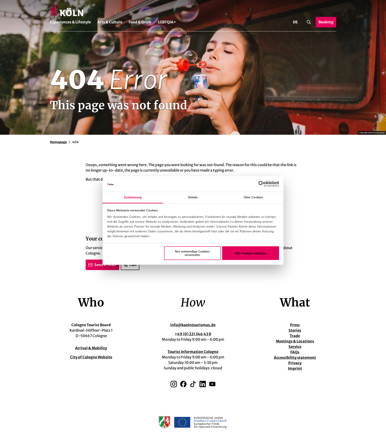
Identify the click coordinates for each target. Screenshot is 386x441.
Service (294, 346)
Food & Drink (140, 22)
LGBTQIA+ (167, 22)
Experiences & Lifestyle (70, 22)
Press (295, 325)
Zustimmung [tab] (133, 197)
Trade (295, 335)
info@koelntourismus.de (193, 325)
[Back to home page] (193, 9)
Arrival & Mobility (91, 348)
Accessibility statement (295, 357)
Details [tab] (193, 197)
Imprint (295, 368)
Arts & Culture (109, 22)
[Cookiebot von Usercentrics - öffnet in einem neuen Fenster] (261, 184)
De (295, 22)
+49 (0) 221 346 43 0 (193, 334)
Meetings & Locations (295, 341)
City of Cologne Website (91, 357)
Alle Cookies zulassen (250, 253)
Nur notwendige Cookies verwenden (192, 253)
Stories (294, 330)
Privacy (295, 363)
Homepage (58, 142)
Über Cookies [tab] (253, 197)
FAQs (294, 352)
